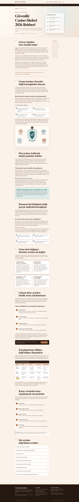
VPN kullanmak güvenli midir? (21, 467)
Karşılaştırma (56, 53)
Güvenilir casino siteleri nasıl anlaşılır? (23, 446)
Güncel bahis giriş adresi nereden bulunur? (23, 464)
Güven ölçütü (56, 42)
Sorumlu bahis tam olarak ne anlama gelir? (23, 471)
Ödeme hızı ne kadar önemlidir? (21, 457)
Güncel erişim (56, 51)
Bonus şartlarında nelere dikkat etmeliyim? (23, 460)
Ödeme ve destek (56, 46)
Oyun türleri (56, 49)
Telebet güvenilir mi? (19, 453)
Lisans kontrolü (56, 44)
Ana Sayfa (16, 8)
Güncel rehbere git (44, 342)
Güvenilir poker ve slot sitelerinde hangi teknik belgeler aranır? (27, 474)
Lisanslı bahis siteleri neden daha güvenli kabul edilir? (25, 450)
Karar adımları (56, 55)
